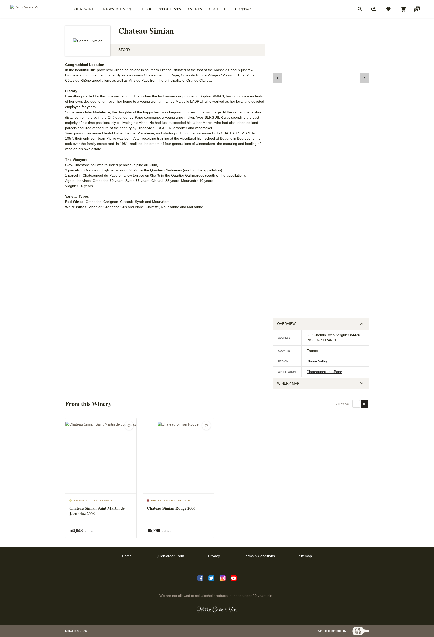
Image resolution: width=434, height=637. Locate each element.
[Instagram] (223, 577)
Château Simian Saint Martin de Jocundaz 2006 (97, 510)
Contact (244, 9)
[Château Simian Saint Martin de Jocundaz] (100, 455)
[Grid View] (364, 404)
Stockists (170, 9)
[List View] (356, 404)
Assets (194, 9)
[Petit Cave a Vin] (217, 609)
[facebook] (200, 577)
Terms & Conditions (259, 556)
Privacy (214, 556)
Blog (147, 9)
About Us (218, 9)
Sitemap (305, 556)
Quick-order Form (170, 556)
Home (127, 556)
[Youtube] (234, 577)
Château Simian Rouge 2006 (171, 508)
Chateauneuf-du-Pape (324, 372)
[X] (211, 577)
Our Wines (85, 9)
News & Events (119, 9)
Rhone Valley (317, 361)
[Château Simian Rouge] (178, 455)
